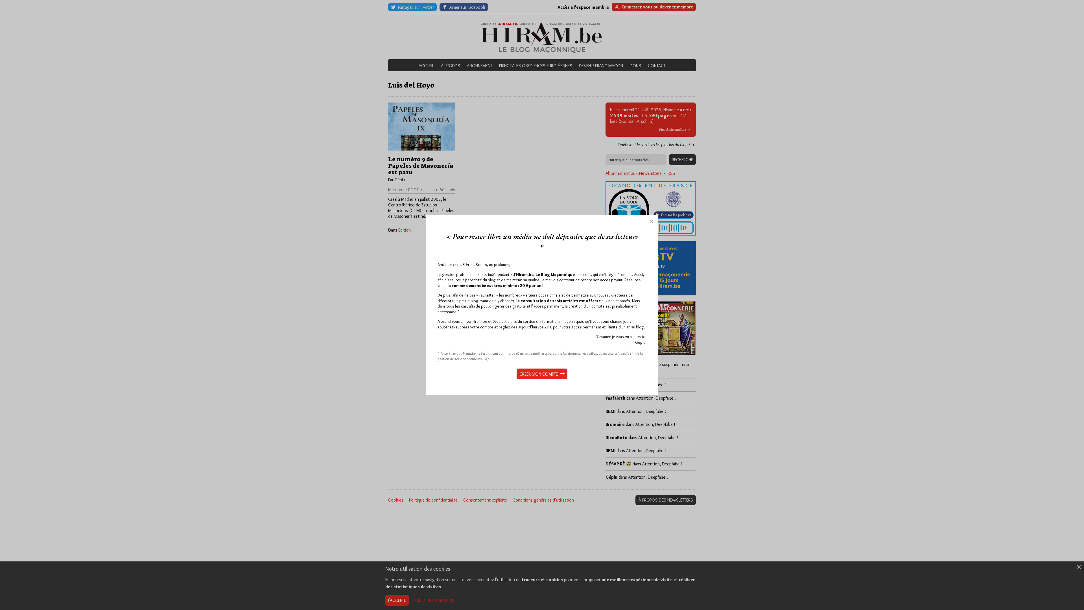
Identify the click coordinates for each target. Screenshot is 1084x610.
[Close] (651, 221)
